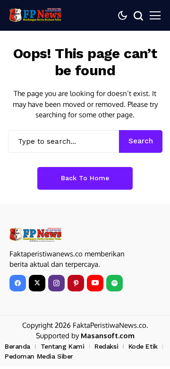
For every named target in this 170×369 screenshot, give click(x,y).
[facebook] (17, 283)
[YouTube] (95, 283)
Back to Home (85, 178)
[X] (37, 283)
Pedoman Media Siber (39, 356)
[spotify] (114, 283)
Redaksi (106, 346)
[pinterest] (76, 283)
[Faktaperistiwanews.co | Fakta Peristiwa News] (35, 15)
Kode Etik (143, 346)
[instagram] (56, 283)
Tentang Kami (63, 346)
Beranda (17, 346)
